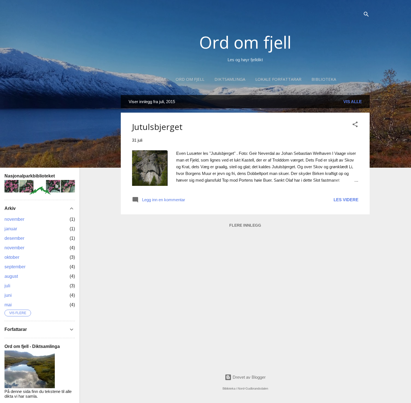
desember (14, 238)
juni (8, 295)
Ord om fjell (245, 42)
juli (7, 285)
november (14, 219)
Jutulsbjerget (157, 126)
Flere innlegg (245, 225)
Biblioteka (323, 79)
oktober (11, 257)
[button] (355, 125)
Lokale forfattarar (278, 79)
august (11, 276)
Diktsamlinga (229, 79)
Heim (160, 79)
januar (10, 228)
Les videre (346, 199)
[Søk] (366, 15)
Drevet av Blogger (249, 377)
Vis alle (352, 101)
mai (8, 304)
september (14, 266)
